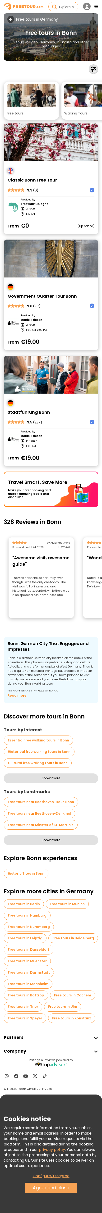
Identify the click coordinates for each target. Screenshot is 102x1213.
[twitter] (35, 1076)
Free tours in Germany (37, 19)
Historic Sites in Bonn (26, 873)
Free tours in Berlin (24, 904)
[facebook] (16, 1076)
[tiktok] (44, 1076)
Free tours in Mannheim (28, 983)
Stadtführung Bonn (29, 412)
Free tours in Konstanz (71, 1018)
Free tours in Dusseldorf (28, 949)
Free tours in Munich (67, 904)
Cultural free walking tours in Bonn (38, 763)
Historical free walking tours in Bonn (39, 751)
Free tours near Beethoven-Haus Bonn (41, 802)
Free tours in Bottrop (26, 995)
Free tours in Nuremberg (29, 926)
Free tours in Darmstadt (29, 972)
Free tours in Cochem (72, 995)
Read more (17, 695)
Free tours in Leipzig (25, 938)
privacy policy (52, 1149)
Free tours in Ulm (62, 1006)
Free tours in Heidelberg (73, 938)
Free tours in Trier (23, 1006)
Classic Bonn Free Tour (32, 180)
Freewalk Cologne (34, 204)
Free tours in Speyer (25, 1018)
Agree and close (51, 1188)
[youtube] (25, 1076)
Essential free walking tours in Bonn (38, 740)
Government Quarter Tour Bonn (42, 296)
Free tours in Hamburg (27, 915)
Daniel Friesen (31, 320)
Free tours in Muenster (27, 961)
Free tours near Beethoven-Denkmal (39, 813)
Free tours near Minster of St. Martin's (41, 824)
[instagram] (6, 1076)
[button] (31, 101)
